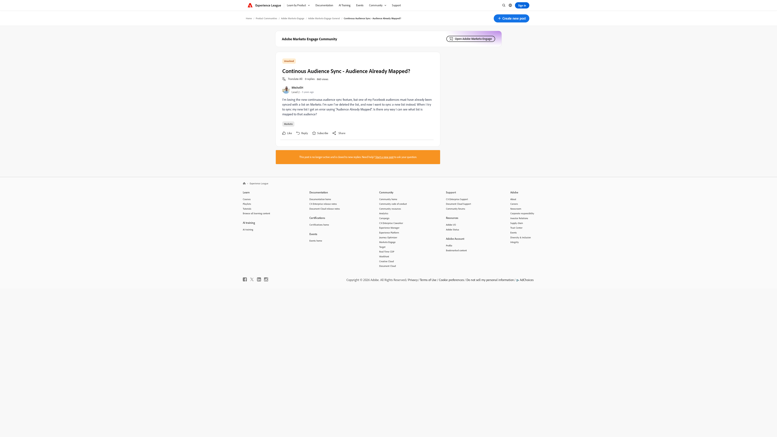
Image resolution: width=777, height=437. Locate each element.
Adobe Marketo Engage (292, 18)
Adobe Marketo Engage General (324, 18)
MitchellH (297, 87)
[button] (511, 18)
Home (249, 18)
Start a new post (384, 157)
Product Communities (266, 18)
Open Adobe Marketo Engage (473, 39)
